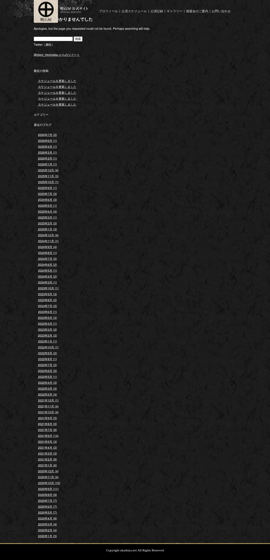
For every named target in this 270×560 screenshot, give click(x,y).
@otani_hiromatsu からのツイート (57, 54)
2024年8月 (47, 253)
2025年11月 (48, 176)
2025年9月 (47, 188)
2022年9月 (47, 353)
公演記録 (156, 11)
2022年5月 (47, 377)
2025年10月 (48, 182)
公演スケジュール (134, 11)
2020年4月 (47, 518)
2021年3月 (47, 453)
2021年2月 (47, 459)
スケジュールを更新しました (57, 81)
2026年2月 (47, 158)
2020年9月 (48, 489)
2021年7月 (47, 430)
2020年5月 (47, 512)
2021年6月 (48, 436)
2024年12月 (48, 235)
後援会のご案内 (197, 11)
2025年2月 (47, 223)
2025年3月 (47, 217)
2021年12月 (48, 400)
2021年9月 (47, 418)
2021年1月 (47, 465)
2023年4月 (47, 323)
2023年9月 (47, 294)
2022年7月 (47, 365)
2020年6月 (47, 506)
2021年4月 (47, 447)
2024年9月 (47, 247)
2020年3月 (47, 524)
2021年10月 (48, 412)
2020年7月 (47, 500)
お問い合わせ (221, 11)
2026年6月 (47, 140)
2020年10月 (49, 483)
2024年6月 (47, 264)
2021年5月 (47, 441)
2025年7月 (47, 194)
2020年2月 (47, 530)
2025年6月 (47, 199)
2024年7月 (47, 258)
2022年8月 (47, 359)
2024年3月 (47, 282)
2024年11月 (48, 241)
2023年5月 (47, 318)
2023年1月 (47, 341)
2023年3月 (47, 329)
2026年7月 (47, 135)
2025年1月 (47, 229)
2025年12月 (48, 170)
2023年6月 (47, 312)
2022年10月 (48, 347)
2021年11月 (48, 406)
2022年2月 (47, 394)
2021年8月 (47, 424)
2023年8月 (47, 300)
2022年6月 (47, 371)
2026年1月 (47, 164)
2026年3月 (47, 152)
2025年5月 (47, 205)
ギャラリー (174, 11)
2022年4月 (47, 382)
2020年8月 (47, 495)
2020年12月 (48, 471)
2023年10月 (48, 288)
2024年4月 (47, 276)
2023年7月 (47, 306)
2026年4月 (47, 146)
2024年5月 (47, 270)
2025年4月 (47, 211)
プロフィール (108, 11)
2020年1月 (47, 536)
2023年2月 (47, 335)
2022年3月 (47, 388)
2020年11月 (48, 477)
